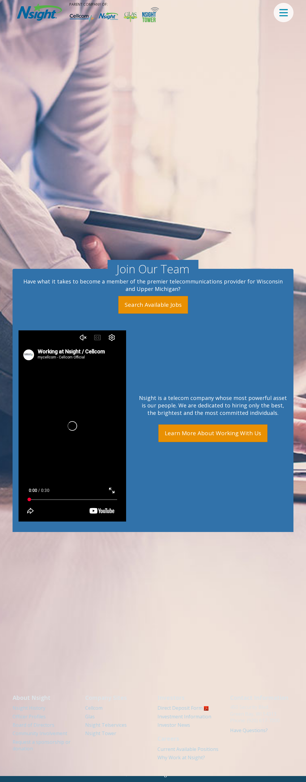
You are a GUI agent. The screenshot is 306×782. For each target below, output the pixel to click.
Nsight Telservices (106, 725)
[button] (283, 12)
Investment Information (184, 716)
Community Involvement (40, 733)
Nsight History (29, 708)
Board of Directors (33, 725)
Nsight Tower (100, 733)
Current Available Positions (187, 749)
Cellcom (93, 708)
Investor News (173, 725)
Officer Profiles (29, 716)
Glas (90, 716)
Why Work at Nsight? (181, 757)
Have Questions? (249, 730)
